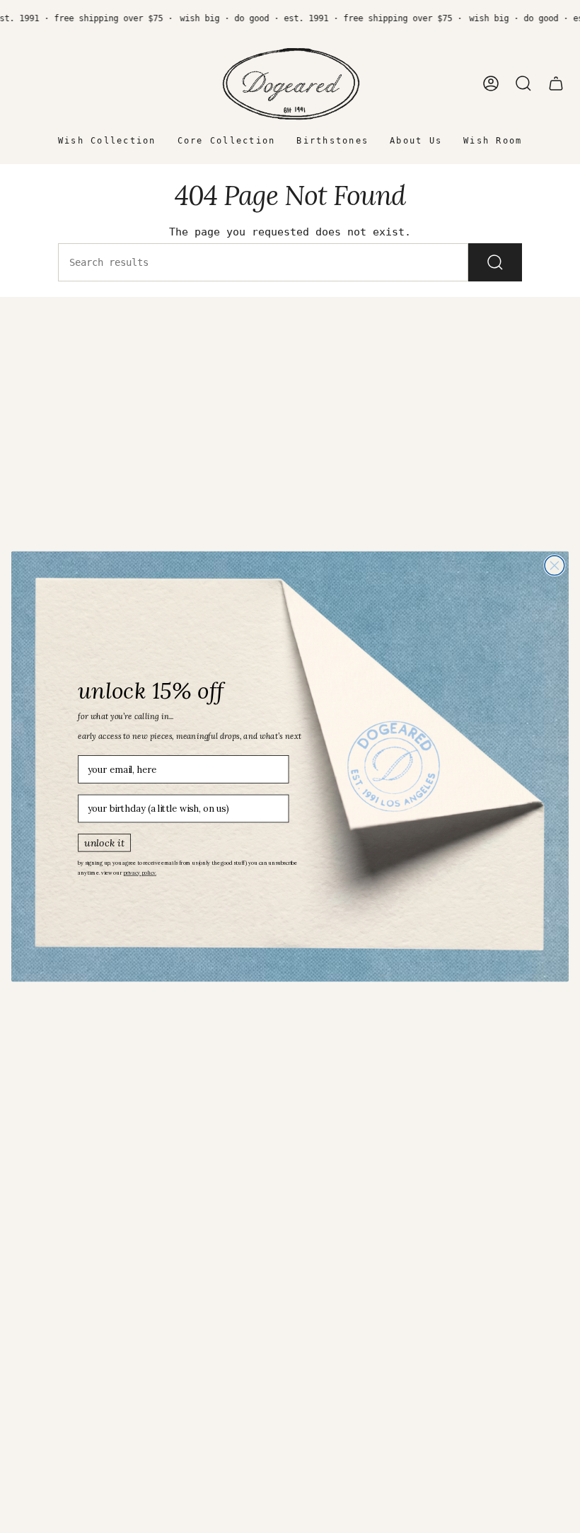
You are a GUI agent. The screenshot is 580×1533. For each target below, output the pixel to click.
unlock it (104, 842)
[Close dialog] (554, 566)
